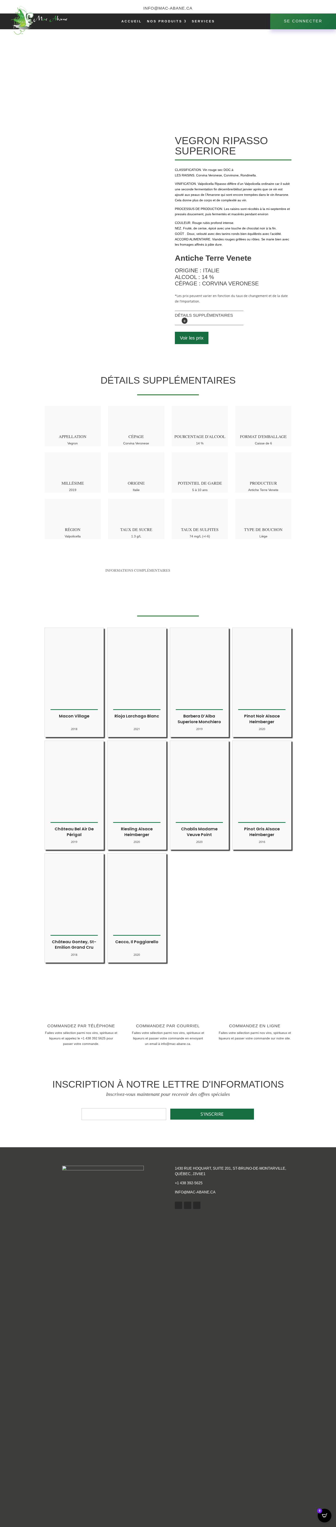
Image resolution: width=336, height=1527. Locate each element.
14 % (199, 443)
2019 (72, 490)
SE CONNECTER (303, 21)
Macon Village (74, 716)
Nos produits (164, 21)
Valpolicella (73, 536)
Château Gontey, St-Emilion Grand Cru (74, 944)
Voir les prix (191, 337)
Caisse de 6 (263, 443)
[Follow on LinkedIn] (187, 1205)
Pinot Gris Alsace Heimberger (262, 831)
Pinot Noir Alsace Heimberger (262, 719)
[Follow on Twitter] (306, 8)
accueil (131, 21)
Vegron (72, 443)
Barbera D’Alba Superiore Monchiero (199, 719)
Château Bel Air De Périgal (74, 831)
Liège (263, 536)
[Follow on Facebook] (297, 8)
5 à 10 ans (200, 490)
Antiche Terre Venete (263, 490)
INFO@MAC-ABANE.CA (195, 1192)
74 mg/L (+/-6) (199, 536)
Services (203, 21)
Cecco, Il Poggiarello (136, 942)
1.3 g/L (136, 536)
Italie (136, 490)
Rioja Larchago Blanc (137, 716)
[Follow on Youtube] (315, 8)
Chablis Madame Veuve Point (199, 831)
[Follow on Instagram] (324, 8)
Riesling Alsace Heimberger (137, 831)
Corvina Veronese (136, 443)
